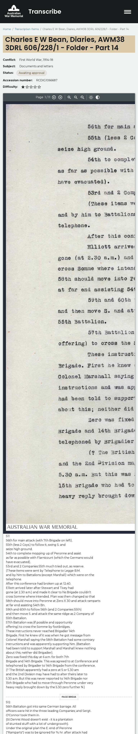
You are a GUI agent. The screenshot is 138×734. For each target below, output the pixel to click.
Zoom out (76, 97)
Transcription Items (27, 29)
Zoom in (69, 97)
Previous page (54, 97)
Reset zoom (82, 97)
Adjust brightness (91, 97)
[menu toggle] (127, 12)
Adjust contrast (97, 97)
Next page (60, 97)
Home (7, 29)
